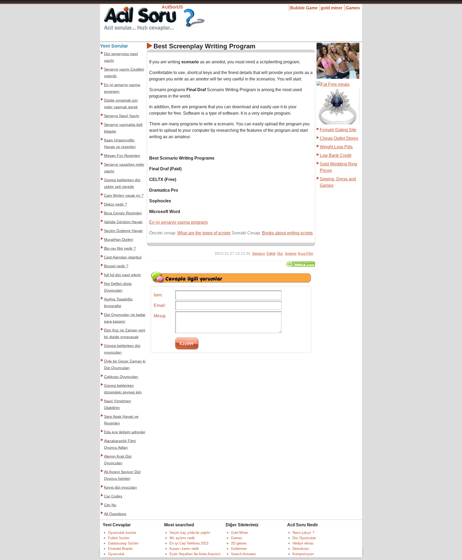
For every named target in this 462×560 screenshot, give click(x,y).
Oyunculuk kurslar (122, 533)
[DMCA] (300, 265)
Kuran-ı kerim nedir (184, 549)
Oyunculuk (116, 554)
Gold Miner (239, 533)
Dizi (280, 254)
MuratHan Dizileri (118, 240)
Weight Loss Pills (336, 147)
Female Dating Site (338, 130)
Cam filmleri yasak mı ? (124, 196)
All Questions (115, 514)
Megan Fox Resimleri (122, 156)
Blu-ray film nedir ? (120, 248)
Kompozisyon (303, 554)
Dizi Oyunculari (304, 538)
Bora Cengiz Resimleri (123, 213)
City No (110, 505)
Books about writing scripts (287, 233)
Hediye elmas (303, 543)
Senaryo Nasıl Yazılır (121, 116)
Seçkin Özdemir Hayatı (123, 231)
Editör (271, 254)
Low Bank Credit (335, 155)
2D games (239, 543)
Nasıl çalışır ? (303, 533)
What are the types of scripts (203, 233)
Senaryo (258, 254)
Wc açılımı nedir (182, 538)
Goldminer (239, 549)
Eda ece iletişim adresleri (125, 432)
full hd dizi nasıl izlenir (122, 275)
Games (353, 8)
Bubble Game (304, 8)
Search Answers (243, 554)
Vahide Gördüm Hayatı (123, 222)
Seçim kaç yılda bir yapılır (190, 533)
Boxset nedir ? (116, 266)
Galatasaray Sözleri (123, 543)
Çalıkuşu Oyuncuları (121, 377)
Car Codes (113, 496)
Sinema (291, 254)
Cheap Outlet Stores (339, 138)
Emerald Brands (120, 549)
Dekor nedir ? (115, 204)
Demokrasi (300, 549)
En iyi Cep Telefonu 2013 (189, 543)
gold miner (331, 8)
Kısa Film (305, 254)
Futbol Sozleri (118, 538)
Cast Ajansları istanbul (122, 257)
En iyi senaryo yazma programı (178, 222)
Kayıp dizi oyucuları (120, 487)
